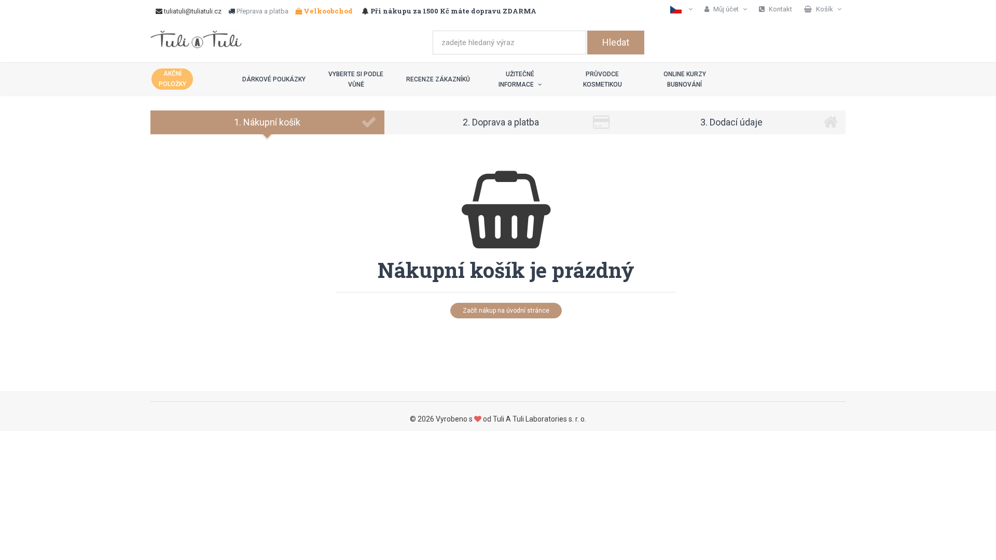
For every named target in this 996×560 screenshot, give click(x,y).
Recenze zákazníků (438, 79)
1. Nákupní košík (267, 122)
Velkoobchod (327, 11)
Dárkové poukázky (274, 79)
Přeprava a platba (262, 11)
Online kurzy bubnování (684, 79)
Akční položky (172, 79)
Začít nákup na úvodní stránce (506, 310)
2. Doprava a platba (501, 122)
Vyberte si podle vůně (355, 79)
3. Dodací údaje (731, 122)
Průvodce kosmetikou (602, 79)
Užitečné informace (517, 79)
